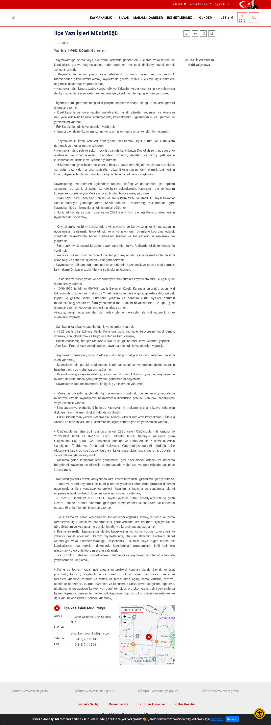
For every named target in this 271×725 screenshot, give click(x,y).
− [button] (124, 622)
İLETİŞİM (226, 17)
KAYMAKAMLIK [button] (101, 17)
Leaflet (170, 663)
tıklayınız (216, 719)
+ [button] (124, 616)
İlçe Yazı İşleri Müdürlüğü (84, 608)
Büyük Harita (133, 610)
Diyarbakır (220, 4)
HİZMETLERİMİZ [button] (179, 17)
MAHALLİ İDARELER (148, 17)
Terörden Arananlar (151, 704)
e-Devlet (177, 4)
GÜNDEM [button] (206, 17)
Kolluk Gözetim (185, 704)
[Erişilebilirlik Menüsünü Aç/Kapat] (259, 713)
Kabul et (232, 719)
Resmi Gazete (118, 704)
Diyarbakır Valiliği (87, 704)
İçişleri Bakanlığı (199, 4)
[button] (203, 33)
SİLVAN (124, 17)
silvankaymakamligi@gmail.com (91, 633)
